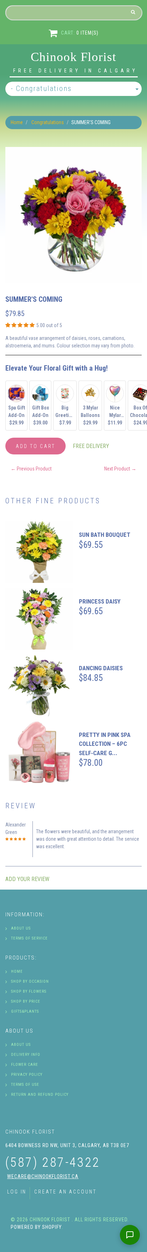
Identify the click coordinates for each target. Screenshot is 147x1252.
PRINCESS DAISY (100, 601)
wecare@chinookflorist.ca (42, 1176)
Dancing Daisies (101, 668)
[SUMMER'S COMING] (73, 150)
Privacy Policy (26, 1074)
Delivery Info (25, 1054)
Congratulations (47, 122)
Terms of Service (29, 938)
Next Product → (120, 469)
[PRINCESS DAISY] (39, 619)
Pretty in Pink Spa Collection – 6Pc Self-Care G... (105, 744)
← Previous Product (31, 469)
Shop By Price (25, 1001)
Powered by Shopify (36, 1227)
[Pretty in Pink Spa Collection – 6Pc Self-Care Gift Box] (39, 752)
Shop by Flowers (28, 991)
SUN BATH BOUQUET (104, 534)
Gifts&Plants (25, 1011)
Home (17, 122)
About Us (21, 928)
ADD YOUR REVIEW (27, 879)
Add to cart (35, 446)
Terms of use (25, 1084)
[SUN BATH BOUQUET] (39, 552)
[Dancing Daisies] (39, 685)
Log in (16, 1192)
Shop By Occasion (30, 981)
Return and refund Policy (40, 1094)
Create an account (65, 1192)
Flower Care (24, 1064)
